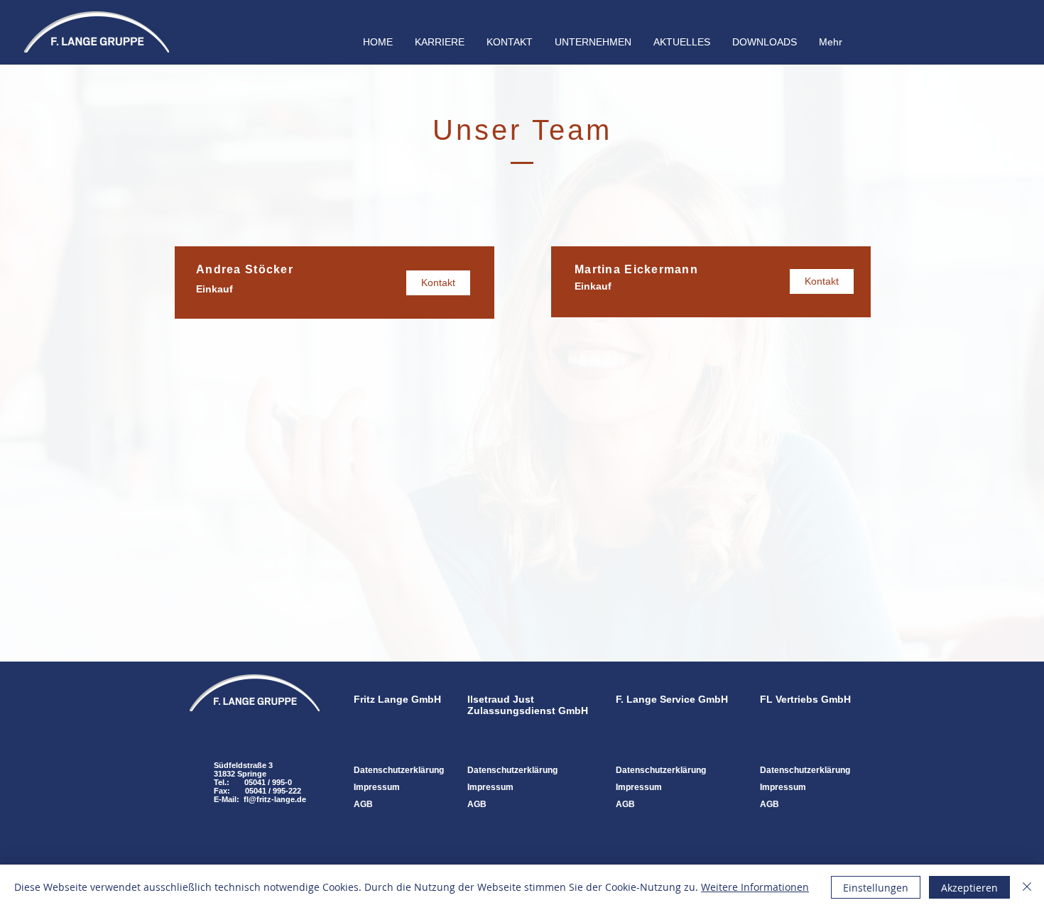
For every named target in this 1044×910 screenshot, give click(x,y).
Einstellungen (875, 887)
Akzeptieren (969, 887)
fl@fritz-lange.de (275, 799)
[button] (592, 42)
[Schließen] (1026, 887)
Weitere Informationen (755, 887)
